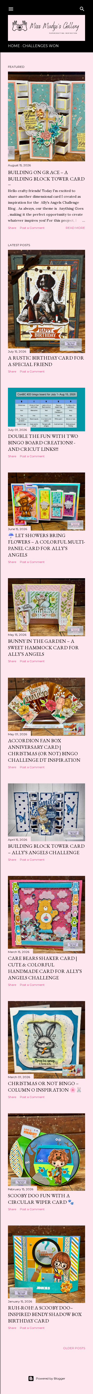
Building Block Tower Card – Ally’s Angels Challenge (46, 849)
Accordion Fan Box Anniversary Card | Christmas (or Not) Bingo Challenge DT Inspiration (44, 750)
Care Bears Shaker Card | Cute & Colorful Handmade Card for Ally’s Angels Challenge (45, 968)
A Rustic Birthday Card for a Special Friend (46, 361)
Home (14, 46)
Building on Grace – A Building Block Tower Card (46, 175)
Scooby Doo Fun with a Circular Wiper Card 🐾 (41, 1198)
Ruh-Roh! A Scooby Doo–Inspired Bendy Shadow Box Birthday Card (45, 1314)
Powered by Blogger (50, 1378)
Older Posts (74, 1348)
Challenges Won (41, 46)
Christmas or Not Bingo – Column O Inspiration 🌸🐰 (45, 1086)
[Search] (82, 8)
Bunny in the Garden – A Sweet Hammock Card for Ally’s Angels (43, 647)
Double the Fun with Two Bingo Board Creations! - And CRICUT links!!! (43, 442)
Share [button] (12, 228)
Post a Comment (32, 228)
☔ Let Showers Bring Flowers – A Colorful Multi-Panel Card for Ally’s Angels (46, 545)
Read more (75, 228)
